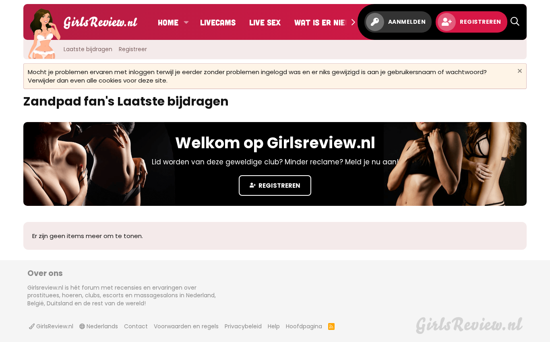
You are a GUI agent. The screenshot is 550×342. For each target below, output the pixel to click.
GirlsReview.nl (54, 326)
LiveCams (218, 22)
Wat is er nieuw (325, 22)
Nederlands (101, 326)
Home (168, 22)
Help (274, 326)
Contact (136, 326)
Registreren (278, 185)
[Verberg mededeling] (518, 72)
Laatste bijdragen (88, 49)
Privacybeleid (243, 326)
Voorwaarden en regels (186, 326)
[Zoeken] (515, 22)
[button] (186, 22)
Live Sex (265, 22)
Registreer (133, 49)
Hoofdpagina (304, 326)
